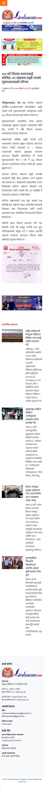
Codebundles (22, 781)
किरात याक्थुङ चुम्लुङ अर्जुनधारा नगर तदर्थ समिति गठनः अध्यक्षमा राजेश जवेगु (33, 494)
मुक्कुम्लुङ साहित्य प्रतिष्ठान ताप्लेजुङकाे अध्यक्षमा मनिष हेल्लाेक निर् (33, 416)
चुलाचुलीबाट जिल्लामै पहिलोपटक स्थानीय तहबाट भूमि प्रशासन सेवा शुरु (33, 566)
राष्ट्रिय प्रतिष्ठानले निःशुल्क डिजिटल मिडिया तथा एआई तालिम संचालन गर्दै (33, 338)
